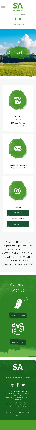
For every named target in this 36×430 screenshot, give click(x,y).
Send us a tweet (18, 315)
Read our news (18, 342)
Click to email (18, 213)
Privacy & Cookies (11, 412)
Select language (17, 24)
